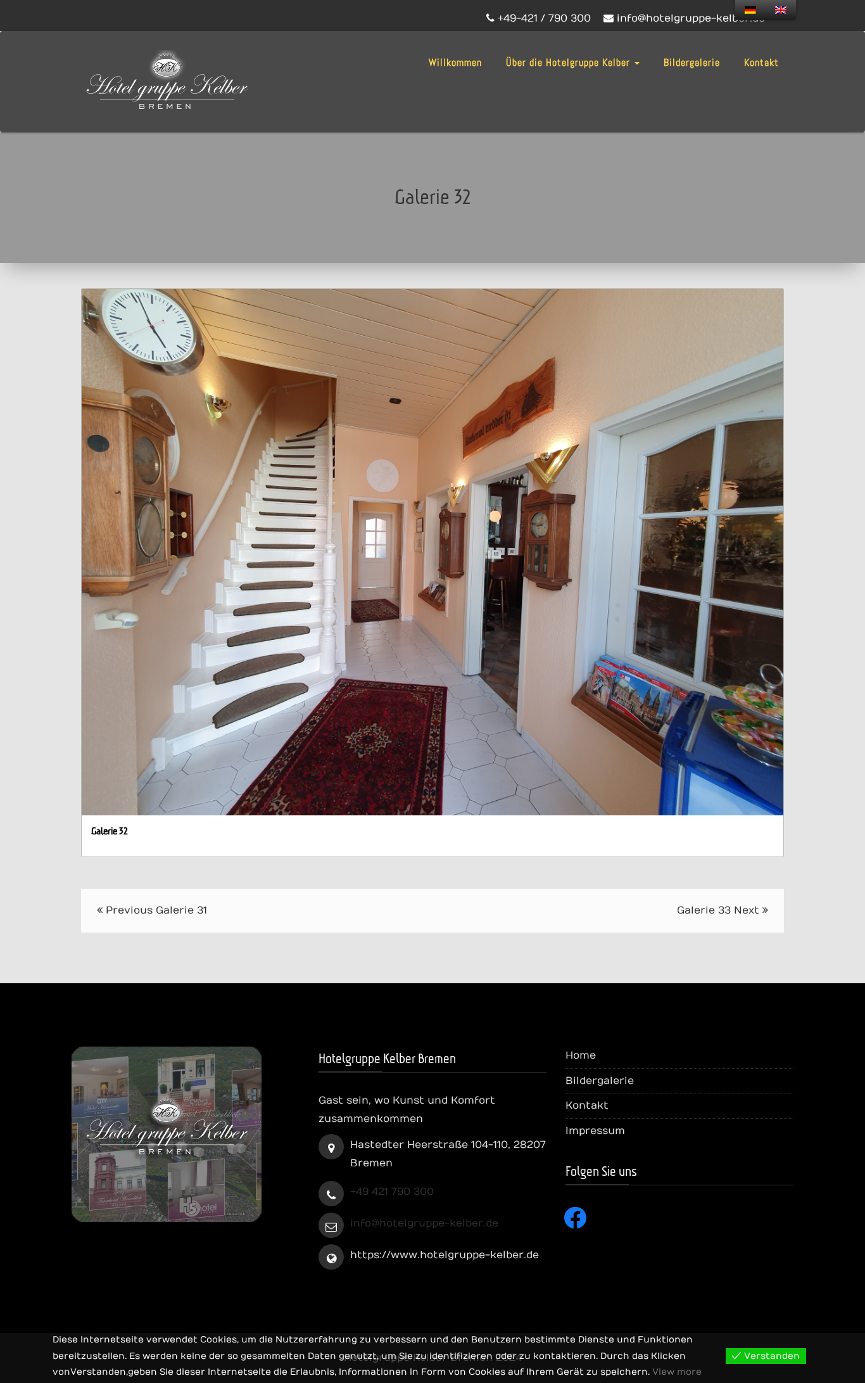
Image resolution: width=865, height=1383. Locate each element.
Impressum (595, 1131)
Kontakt (761, 62)
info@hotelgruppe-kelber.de (424, 1223)
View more (677, 1372)
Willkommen (455, 62)
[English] (781, 10)
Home (580, 1055)
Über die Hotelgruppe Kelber (569, 62)
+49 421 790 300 (392, 1191)
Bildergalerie (692, 62)
